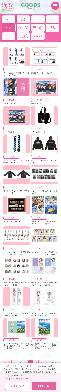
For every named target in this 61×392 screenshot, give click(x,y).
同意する (43, 385)
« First (8, 362)
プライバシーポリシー (15, 378)
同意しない (17, 385)
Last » (53, 362)
